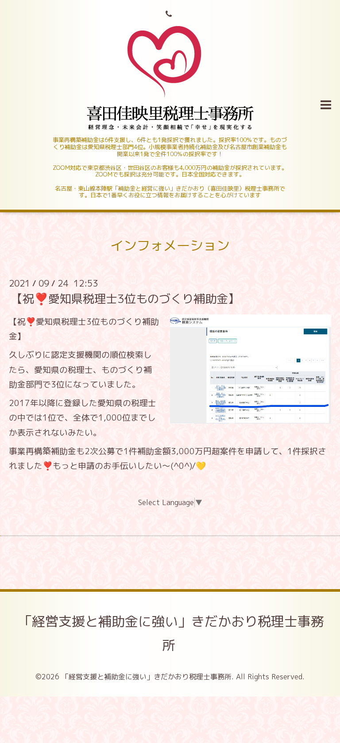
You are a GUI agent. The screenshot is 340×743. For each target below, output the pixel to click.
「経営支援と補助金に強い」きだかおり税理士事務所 (171, 633)
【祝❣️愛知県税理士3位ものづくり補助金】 (125, 298)
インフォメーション (170, 245)
